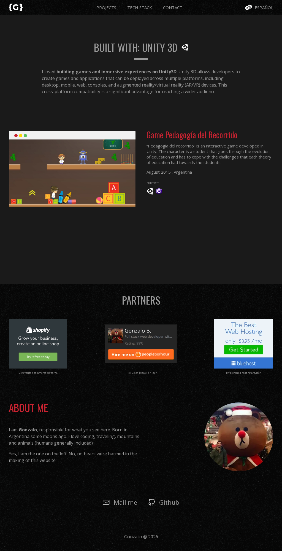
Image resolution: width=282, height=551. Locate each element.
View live (53, 173)
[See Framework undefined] (150, 193)
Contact (172, 7)
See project (89, 173)
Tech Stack (139, 7)
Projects (106, 7)
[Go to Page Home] (16, 6)
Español (264, 7)
